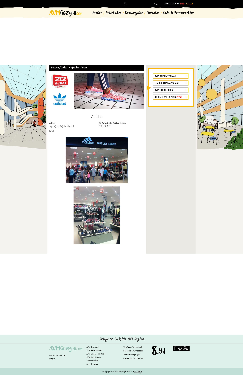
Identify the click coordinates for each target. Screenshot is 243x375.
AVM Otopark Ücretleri (95, 353)
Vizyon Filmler (92, 360)
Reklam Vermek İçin (57, 355)
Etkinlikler (113, 13)
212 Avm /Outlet (59, 67)
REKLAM (189, 3)
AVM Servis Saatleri (94, 350)
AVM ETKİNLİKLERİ (164, 90)
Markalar (153, 13)
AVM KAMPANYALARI (165, 76)
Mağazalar (74, 67)
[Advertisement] (121, 39)
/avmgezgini (137, 347)
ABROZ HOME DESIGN (168, 97)
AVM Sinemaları (92, 347)
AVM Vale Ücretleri (93, 357)
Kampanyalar (134, 13)
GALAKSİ (137, 372)
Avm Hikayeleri (92, 364)
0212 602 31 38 (105, 126)
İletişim (52, 358)
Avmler (97, 13)
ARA (155, 4)
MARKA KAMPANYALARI (167, 83)
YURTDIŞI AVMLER (174, 3)
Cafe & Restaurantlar (178, 13)
